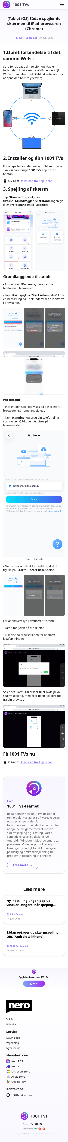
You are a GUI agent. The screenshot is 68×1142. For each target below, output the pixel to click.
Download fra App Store (36, 181)
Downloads (13, 1038)
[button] (61, 4)
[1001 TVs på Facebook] (40, 1124)
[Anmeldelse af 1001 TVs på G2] (39, 1129)
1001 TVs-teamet (28, 37)
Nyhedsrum (13, 1048)
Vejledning (12, 1043)
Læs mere (22, 865)
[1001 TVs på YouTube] (36, 1124)
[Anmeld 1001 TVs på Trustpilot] (35, 1129)
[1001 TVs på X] (32, 1124)
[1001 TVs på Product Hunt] (44, 1129)
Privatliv (11, 1024)
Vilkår (9, 1019)
